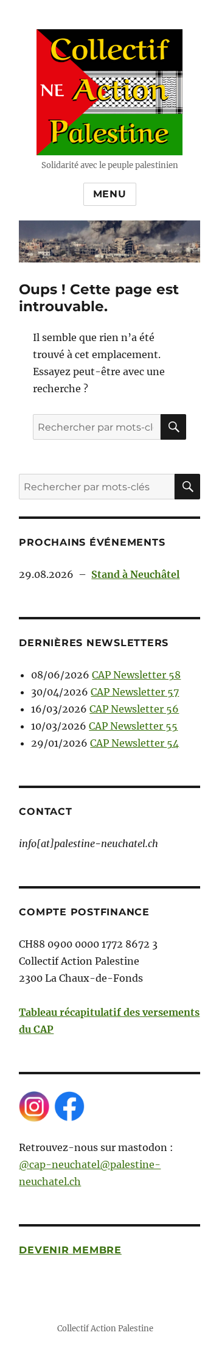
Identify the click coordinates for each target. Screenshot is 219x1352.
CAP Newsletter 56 (134, 709)
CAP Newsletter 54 (134, 743)
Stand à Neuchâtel (135, 574)
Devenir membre (70, 1250)
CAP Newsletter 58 (136, 675)
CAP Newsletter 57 (135, 692)
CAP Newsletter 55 (133, 726)
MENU (110, 194)
